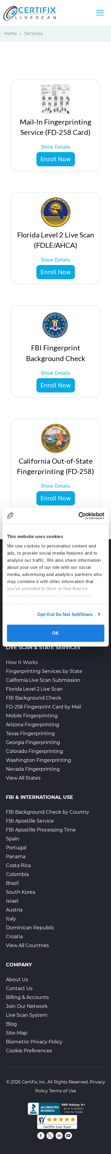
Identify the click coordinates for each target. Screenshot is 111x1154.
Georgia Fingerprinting (33, 742)
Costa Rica (18, 865)
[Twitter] (50, 1135)
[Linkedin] (59, 1135)
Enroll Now (56, 159)
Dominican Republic (30, 927)
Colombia (17, 874)
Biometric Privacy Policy (34, 1042)
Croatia (14, 936)
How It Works (22, 662)
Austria (14, 910)
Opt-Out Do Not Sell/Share (65, 614)
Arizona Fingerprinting (32, 724)
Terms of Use (62, 1091)
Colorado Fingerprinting (34, 751)
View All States (23, 778)
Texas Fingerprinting (30, 733)
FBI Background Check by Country (47, 812)
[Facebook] (40, 1135)
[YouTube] (68, 1135)
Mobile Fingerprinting (32, 716)
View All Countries (27, 945)
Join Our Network (27, 1006)
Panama (15, 856)
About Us (17, 979)
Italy (11, 919)
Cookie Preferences (29, 1051)
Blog (11, 1024)
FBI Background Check (33, 698)
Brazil (12, 883)
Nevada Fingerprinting (33, 769)
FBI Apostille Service (30, 821)
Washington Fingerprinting (38, 760)
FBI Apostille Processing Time (41, 830)
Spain (12, 839)
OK (55, 633)
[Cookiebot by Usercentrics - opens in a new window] (79, 516)
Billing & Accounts (27, 997)
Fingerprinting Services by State (44, 671)
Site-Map (16, 1033)
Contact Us (19, 988)
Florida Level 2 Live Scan (34, 689)
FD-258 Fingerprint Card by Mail (43, 707)
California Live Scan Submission (43, 680)
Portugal (16, 847)
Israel (12, 901)
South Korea (20, 892)
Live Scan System (26, 1015)
